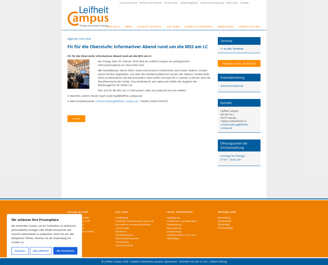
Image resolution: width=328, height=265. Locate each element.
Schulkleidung (174, 224)
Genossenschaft (128, 2)
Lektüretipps (173, 238)
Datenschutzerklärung (212, 2)
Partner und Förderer (150, 2)
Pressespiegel (225, 227)
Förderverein (171, 2)
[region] (44, 236)
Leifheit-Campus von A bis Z (182, 234)
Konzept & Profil (149, 26)
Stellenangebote (189, 2)
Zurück (76, 118)
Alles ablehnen (41, 250)
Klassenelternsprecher (127, 238)
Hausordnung (174, 228)
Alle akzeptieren (65, 250)
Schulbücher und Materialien (182, 221)
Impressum (232, 2)
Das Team (173, 26)
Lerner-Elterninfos (198, 26)
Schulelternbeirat (124, 234)
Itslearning (223, 224)
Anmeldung (226, 26)
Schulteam (121, 231)
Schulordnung (174, 231)
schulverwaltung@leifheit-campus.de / (117, 101)
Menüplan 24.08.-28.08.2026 (239, 63)
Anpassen (20, 250)
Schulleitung (121, 217)
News (128, 26)
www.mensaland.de (231, 85)
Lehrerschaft (122, 228)
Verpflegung (173, 217)
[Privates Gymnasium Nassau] (88, 16)
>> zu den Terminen (231, 48)
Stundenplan (224, 221)
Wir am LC (113, 26)
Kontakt (244, 2)
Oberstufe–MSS (249, 26)
